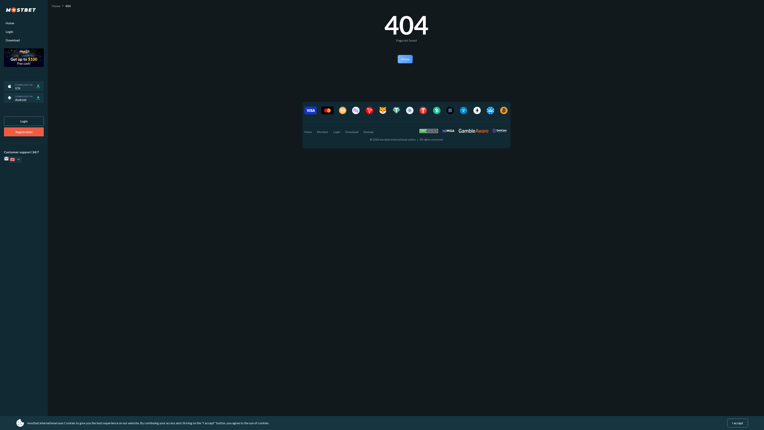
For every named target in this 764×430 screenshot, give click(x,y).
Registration (24, 132)
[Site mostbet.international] (24, 10)
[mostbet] (15, 159)
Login (9, 31)
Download (13, 40)
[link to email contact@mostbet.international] (6, 163)
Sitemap (368, 132)
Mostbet (322, 132)
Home (10, 23)
